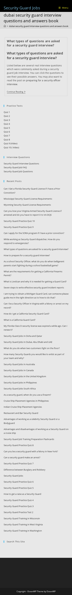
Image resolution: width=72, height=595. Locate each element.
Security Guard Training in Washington (23, 530)
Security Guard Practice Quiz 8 (18, 445)
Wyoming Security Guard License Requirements (27, 204)
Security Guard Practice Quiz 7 (18, 463)
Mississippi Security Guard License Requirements (28, 198)
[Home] (5, 26)
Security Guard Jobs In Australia (19, 364)
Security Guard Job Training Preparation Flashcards (29, 439)
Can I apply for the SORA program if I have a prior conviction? (34, 233)
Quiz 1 (7, 112)
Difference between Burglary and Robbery (24, 469)
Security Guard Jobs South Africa (20, 388)
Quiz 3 (7, 119)
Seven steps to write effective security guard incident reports (34, 287)
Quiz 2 (7, 115)
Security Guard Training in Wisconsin (22, 518)
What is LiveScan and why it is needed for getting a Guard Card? (35, 281)
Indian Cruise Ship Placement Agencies (23, 406)
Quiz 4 (7, 123)
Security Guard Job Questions (18, 171)
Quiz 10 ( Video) (11, 147)
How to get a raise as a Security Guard (22, 493)
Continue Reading (16, 92)
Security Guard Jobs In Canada (19, 370)
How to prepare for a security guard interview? (27, 255)
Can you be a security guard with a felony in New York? (31, 451)
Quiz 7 (7, 135)
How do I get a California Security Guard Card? (26, 313)
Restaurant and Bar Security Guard (21, 413)
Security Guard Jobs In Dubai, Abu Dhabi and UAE (28, 341)
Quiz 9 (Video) (10, 143)
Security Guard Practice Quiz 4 (18, 500)
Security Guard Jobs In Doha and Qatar (23, 335)
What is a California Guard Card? (19, 319)
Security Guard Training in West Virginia (23, 524)
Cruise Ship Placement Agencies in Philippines (26, 400)
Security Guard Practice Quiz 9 (18, 227)
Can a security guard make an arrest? (22, 457)
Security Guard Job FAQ (15, 167)
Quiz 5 (7, 127)
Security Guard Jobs (22, 8)
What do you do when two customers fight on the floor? (32, 348)
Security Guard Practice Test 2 (18, 512)
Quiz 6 (7, 131)
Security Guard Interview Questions (21, 163)
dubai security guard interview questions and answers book (38, 26)
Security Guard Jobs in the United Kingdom (25, 376)
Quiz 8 (7, 139)
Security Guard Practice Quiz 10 (19, 221)
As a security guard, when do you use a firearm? (27, 394)
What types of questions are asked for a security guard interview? (33, 43)
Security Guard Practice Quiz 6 (18, 481)
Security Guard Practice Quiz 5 (18, 487)
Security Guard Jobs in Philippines (20, 382)
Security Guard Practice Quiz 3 (18, 506)
